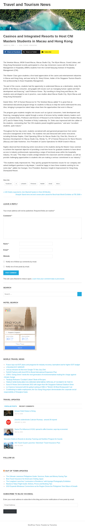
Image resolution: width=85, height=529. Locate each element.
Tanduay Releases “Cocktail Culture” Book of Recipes (26, 379)
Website (6, 256)
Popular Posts (10, 406)
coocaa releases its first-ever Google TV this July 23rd (26, 370)
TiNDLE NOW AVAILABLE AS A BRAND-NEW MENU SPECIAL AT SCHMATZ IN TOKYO (39, 382)
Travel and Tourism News (27, 4)
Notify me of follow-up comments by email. (21, 262)
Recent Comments (26, 406)
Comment (7, 216)
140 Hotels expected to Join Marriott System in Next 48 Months (27, 192)
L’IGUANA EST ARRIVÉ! (15, 367)
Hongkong (33, 45)
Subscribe (10, 511)
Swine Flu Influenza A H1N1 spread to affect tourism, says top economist (41, 429)
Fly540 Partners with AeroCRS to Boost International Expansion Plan (31, 372)
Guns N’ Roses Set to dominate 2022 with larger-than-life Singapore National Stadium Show (40, 384)
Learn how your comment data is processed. (48, 279)
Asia (20, 45)
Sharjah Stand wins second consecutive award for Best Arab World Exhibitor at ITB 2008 (47, 194)
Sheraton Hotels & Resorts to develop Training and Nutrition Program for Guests (33, 439)
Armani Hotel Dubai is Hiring (25, 411)
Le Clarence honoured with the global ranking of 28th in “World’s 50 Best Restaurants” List (39, 387)
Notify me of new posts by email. (18, 267)
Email (6, 250)
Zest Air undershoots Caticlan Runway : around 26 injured (36, 420)
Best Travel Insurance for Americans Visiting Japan (24, 479)
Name (6, 244)
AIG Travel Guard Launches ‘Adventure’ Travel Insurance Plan (37, 443)
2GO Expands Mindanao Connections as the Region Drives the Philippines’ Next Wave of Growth (41, 486)
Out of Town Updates (16, 471)
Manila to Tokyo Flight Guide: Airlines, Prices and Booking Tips (29, 484)
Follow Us (9, 458)
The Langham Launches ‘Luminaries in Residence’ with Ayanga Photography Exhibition (38, 481)
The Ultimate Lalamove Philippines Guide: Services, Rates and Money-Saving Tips (36, 476)
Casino (25, 45)
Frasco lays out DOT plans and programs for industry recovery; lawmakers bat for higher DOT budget (43, 365)
